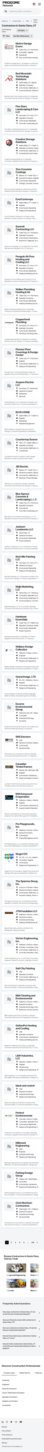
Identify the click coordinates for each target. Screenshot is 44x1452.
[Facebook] (7, 1422)
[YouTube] (21, 1422)
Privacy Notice (6, 1431)
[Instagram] (16, 1422)
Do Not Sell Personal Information (12, 1439)
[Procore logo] (11, 2)
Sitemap (4, 1443)
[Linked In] (3, 1422)
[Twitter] (11, 1422)
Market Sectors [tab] (25, 1373)
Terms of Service (7, 1435)
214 (32, 1242)
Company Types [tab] (9, 1373)
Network (8, 5)
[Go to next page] (37, 1242)
